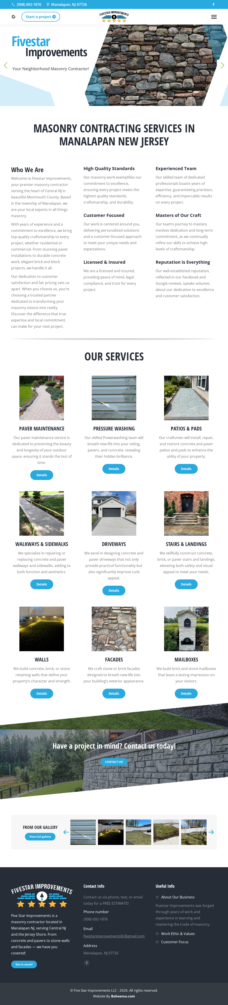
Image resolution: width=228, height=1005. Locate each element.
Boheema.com (123, 996)
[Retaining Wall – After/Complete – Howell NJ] (138, 832)
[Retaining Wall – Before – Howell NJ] (166, 832)
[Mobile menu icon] (214, 17)
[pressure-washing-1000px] (83, 832)
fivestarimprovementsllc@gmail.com (114, 936)
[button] (66, 832)
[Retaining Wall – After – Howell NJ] (194, 832)
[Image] (41, 398)
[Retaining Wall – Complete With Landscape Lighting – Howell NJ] (110, 832)
